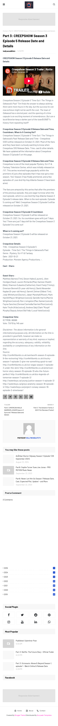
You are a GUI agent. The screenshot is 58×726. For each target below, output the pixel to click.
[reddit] (36, 614)
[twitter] (22, 614)
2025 (29, 568)
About (31, 711)
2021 (29, 585)
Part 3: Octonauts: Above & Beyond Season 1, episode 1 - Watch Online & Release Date (34, 664)
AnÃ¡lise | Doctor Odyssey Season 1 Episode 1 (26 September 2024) (35, 457)
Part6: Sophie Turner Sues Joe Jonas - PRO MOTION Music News (33, 468)
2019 (29, 594)
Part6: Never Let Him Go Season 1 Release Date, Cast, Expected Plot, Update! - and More (35, 480)
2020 (29, 590)
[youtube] (22, 622)
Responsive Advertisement (29, 19)
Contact (42, 711)
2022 (29, 581)
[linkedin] (36, 622)
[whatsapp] (49, 622)
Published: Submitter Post (26, 641)
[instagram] (9, 622)
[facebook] (9, 614)
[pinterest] (49, 614)
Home (5, 31)
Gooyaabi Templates (44, 715)
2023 (29, 577)
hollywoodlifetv (9, 51)
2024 (29, 572)
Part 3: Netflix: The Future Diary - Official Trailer (35, 652)
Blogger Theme (20, 715)
